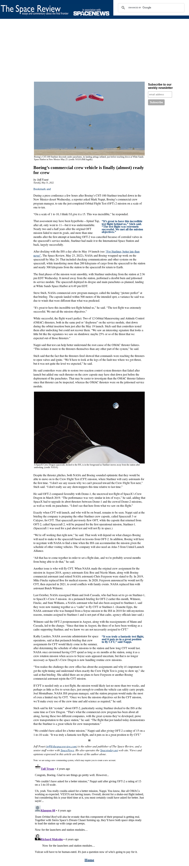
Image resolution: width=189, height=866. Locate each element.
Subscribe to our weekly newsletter (160, 86)
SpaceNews (67, 750)
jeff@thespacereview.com (61, 746)
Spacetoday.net (109, 750)
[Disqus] (89, 808)
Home (89, 860)
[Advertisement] (94, 51)
